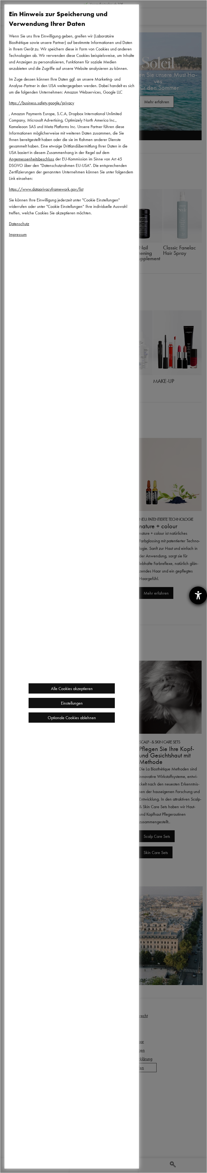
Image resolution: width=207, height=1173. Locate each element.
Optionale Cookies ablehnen (72, 717)
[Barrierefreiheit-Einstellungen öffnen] (198, 595)
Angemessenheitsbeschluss (31, 159)
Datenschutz (19, 223)
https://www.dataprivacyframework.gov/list (46, 189)
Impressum (18, 234)
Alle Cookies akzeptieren (72, 688)
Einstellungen (72, 703)
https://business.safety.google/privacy (41, 102)
